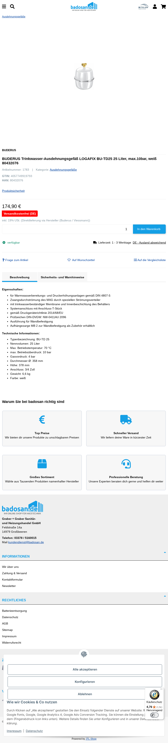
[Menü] (161, 690)
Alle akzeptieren (85, 669)
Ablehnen (85, 694)
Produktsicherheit (13, 190)
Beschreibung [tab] (20, 277)
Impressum (9, 636)
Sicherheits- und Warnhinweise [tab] (62, 277)
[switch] (154, 715)
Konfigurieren (85, 682)
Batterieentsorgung (14, 610)
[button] (155, 6)
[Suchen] (12, 6)
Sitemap (7, 629)
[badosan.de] (84, 6)
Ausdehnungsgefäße (63, 169)
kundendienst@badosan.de (26, 542)
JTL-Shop (91, 738)
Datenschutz (10, 617)
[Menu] (4, 6)
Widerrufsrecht (11, 642)
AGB (5, 623)
